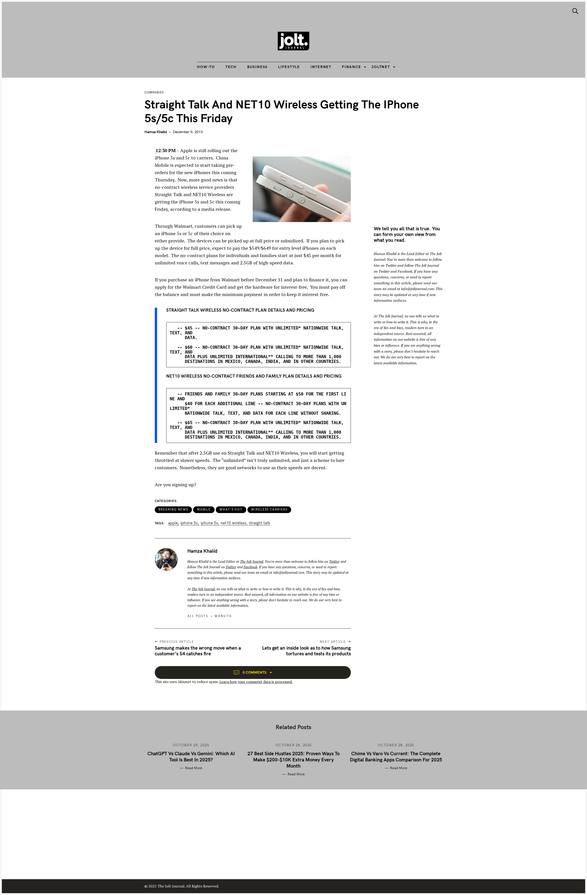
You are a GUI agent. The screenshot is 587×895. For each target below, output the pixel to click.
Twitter (334, 561)
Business (257, 66)
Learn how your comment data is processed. (256, 681)
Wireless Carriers (269, 509)
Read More (193, 768)
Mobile (204, 509)
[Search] (575, 11)
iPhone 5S (209, 523)
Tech (231, 66)
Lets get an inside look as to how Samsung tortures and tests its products (306, 650)
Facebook (250, 567)
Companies (154, 92)
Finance (351, 66)
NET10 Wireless (233, 523)
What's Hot (231, 509)
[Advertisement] (412, 179)
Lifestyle (289, 66)
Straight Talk (259, 523)
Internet (320, 66)
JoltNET (380, 66)
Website (223, 616)
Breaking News (173, 509)
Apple (173, 523)
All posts (197, 616)
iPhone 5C (189, 523)
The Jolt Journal (251, 561)
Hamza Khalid (155, 131)
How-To (206, 66)
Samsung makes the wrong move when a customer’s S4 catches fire (198, 650)
